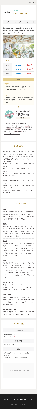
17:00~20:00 (17, 73)
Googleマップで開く (9, 337)
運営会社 (31, 399)
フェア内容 (18, 22)
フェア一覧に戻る (29, 2)
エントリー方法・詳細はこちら (12, 134)
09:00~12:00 (17, 65)
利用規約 (6, 399)
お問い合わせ (24, 399)
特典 (8, 22)
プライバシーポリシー (15, 399)
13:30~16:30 (17, 69)
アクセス (28, 22)
